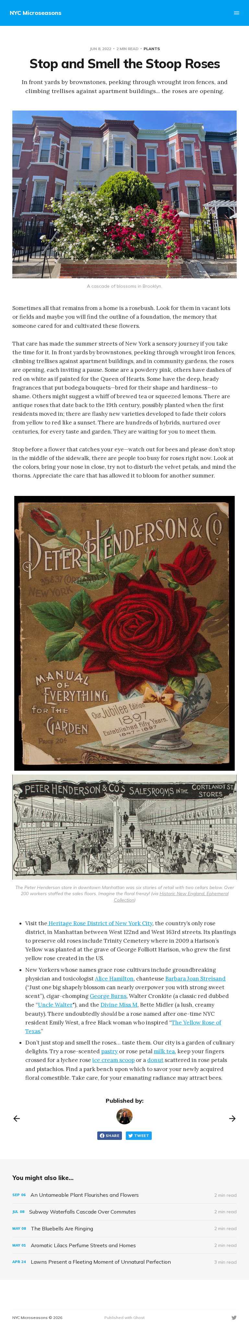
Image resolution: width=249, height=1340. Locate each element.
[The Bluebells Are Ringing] (124, 1228)
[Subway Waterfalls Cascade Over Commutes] (124, 1212)
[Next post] (232, 1118)
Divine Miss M (119, 1004)
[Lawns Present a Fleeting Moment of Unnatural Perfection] (124, 1262)
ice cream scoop (113, 1060)
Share (112, 1135)
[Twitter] (234, 1317)
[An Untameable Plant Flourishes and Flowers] (124, 1195)
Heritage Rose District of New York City (99, 923)
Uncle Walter (55, 1004)
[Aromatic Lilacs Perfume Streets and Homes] (124, 1245)
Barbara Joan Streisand (195, 978)
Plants (152, 48)
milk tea (164, 1051)
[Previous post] (16, 1118)
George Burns (108, 996)
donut (155, 1060)
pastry (109, 1051)
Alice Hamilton (114, 978)
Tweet (141, 1135)
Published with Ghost (124, 1317)
